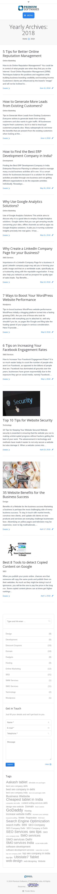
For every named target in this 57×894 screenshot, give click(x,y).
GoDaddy (14, 810)
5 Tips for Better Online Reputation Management (22, 53)
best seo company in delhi (20, 789)
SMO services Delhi (19, 839)
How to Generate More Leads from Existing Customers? (25, 103)
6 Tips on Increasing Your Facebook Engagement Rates (25, 347)
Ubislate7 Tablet (26, 857)
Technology (7, 425)
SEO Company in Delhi (36, 828)
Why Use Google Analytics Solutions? (22, 203)
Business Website (18, 796)
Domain (9, 651)
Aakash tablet (16, 782)
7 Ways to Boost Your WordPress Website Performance (28, 297)
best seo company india (17, 792)
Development (8, 161)
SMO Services (8, 258)
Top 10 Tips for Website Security (27, 420)
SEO (4, 571)
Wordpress (7, 305)
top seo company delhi (13, 854)
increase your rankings (40, 814)
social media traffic (41, 843)
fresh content (39, 807)
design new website (15, 806)
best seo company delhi (17, 786)
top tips (9, 857)
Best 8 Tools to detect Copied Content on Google (25, 564)
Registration (31, 817)
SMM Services (12, 680)
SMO (45, 832)
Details (5, 88)
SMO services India (20, 842)
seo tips (35, 831)
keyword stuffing (11, 818)
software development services (20, 850)
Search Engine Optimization (28, 821)
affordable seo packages (37, 783)
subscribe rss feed (42, 850)
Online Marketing (9, 61)
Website (41, 861)
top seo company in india (36, 853)
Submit (10, 764)
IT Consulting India (35, 881)
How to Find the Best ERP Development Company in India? (27, 153)
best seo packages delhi (37, 793)
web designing (30, 861)
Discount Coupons (14, 645)
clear (47, 764)
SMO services (30, 835)
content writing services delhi (34, 803)
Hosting (9, 663)
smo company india (12, 836)
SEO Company (36, 824)
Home (25, 39)
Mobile (21, 817)
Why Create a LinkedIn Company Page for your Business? (27, 250)
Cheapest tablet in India (24, 799)
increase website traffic (18, 814)
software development (18, 846)
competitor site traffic (13, 803)
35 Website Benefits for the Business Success (24, 494)
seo (24, 824)
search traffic (13, 824)
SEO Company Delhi (15, 828)
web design (14, 860)
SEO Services (17, 831)
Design (5, 502)
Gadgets (9, 657)
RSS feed (41, 818)
